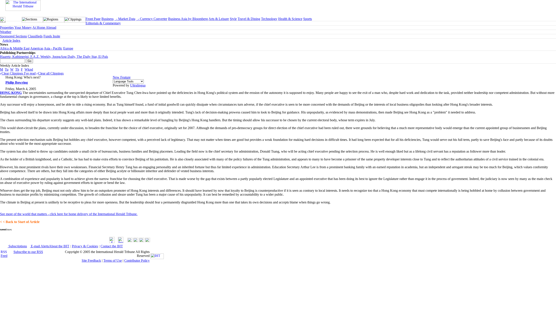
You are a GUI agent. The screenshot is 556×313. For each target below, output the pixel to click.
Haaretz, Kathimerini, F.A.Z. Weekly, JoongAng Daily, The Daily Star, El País (54, 56)
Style (233, 19)
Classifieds (35, 36)
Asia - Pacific (53, 48)
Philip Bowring (16, 82)
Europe (68, 48)
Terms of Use (112, 260)
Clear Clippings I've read (19, 73)
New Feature (122, 77)
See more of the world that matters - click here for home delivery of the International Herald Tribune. (68, 214)
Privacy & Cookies (85, 246)
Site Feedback (91, 260)
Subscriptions (17, 246)
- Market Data (124, 19)
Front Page (93, 19)
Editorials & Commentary (103, 23)
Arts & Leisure (218, 19)
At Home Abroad (44, 27)
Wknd (29, 69)
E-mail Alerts (39, 246)
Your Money (23, 27)
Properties (7, 27)
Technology (269, 19)
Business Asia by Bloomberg (188, 19)
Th (17, 69)
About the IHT (59, 246)
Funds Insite (51, 36)
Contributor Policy (137, 260)
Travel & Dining (249, 19)
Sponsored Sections (13, 36)
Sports (307, 19)
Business (107, 19)
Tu (6, 69)
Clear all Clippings (51, 73)
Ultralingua (138, 85)
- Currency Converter (151, 19)
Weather (5, 32)
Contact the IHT (112, 246)
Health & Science (290, 19)
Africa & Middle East (15, 48)
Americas (36, 48)
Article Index (11, 40)
